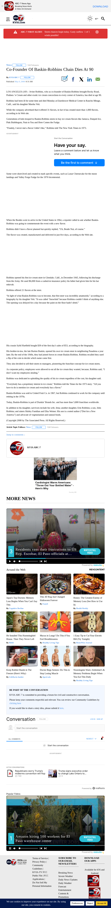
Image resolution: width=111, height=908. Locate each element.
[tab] (14, 738)
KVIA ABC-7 (14, 77)
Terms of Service (40, 858)
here (61, 708)
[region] (55, 753)
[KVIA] (22, 19)
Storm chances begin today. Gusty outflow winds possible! (64, 33)
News (28, 427)
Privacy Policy (39, 862)
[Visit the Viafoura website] (98, 788)
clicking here (15, 703)
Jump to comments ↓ (15, 434)
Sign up (100, 719)
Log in (92, 719)
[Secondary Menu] (10, 18)
